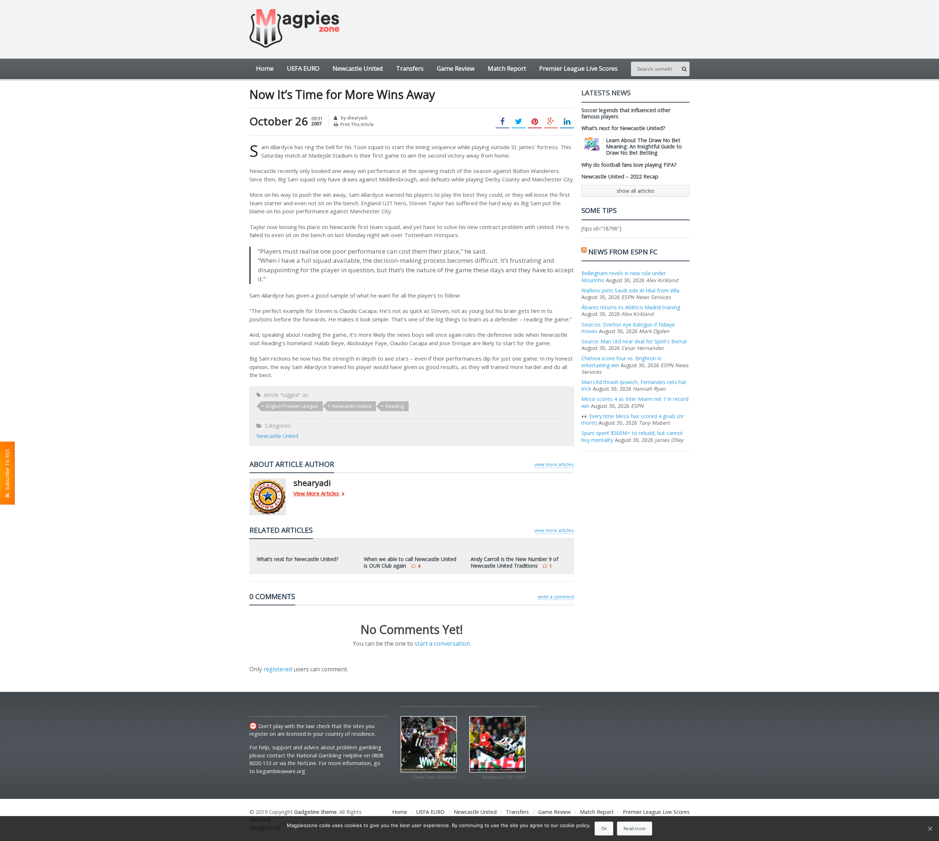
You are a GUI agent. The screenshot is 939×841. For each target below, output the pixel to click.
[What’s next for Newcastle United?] (305, 549)
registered (278, 669)
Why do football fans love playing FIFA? (629, 164)
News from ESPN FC (623, 251)
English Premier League (292, 406)
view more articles (554, 464)
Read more (635, 828)
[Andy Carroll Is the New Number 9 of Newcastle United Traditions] (518, 549)
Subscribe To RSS (7, 471)
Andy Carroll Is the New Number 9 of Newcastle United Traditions (514, 562)
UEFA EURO (303, 68)
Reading (395, 406)
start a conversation (442, 643)
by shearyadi (354, 118)
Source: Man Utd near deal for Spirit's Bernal (634, 341)
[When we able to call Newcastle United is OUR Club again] (411, 549)
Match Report (507, 68)
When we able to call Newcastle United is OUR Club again (410, 562)
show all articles (635, 190)
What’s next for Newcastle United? (297, 559)
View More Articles (316, 494)
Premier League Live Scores (578, 68)
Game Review (456, 68)
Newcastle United (358, 68)
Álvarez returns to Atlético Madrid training (630, 307)
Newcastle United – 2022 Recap (619, 176)
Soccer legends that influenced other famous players (626, 113)
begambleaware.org (280, 771)
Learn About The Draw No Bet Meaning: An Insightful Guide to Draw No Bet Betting (644, 146)
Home (265, 68)
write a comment (556, 596)
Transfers (410, 68)
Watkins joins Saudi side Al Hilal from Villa (630, 290)
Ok (604, 828)
